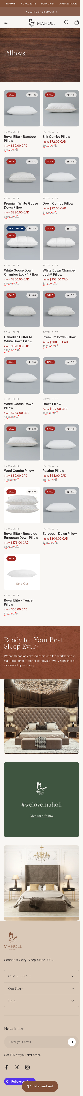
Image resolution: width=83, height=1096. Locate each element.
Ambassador (68, 3)
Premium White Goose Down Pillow (21, 205)
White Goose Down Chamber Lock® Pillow (21, 272)
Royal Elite (28, 3)
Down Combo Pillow (58, 203)
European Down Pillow (60, 534)
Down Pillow (52, 404)
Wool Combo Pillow (19, 471)
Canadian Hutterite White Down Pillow (18, 339)
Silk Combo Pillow (56, 137)
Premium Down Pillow (59, 337)
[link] (41, 716)
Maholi (11, 3)
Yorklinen (48, 3)
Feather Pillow (53, 471)
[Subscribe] (69, 1021)
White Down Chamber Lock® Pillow (59, 272)
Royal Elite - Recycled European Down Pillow (21, 536)
